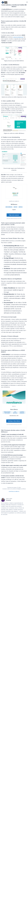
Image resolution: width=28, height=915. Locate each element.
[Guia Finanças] (4, 2)
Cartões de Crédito (14, 491)
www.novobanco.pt (18, 37)
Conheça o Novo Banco (14, 421)
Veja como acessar (14, 215)
